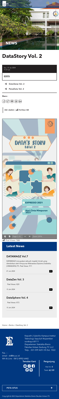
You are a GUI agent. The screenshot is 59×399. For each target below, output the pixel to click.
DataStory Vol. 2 (22, 325)
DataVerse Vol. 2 (16, 84)
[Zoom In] (29, 236)
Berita (11, 325)
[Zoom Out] (25, 236)
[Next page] (9, 236)
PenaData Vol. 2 (16, 89)
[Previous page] (5, 236)
